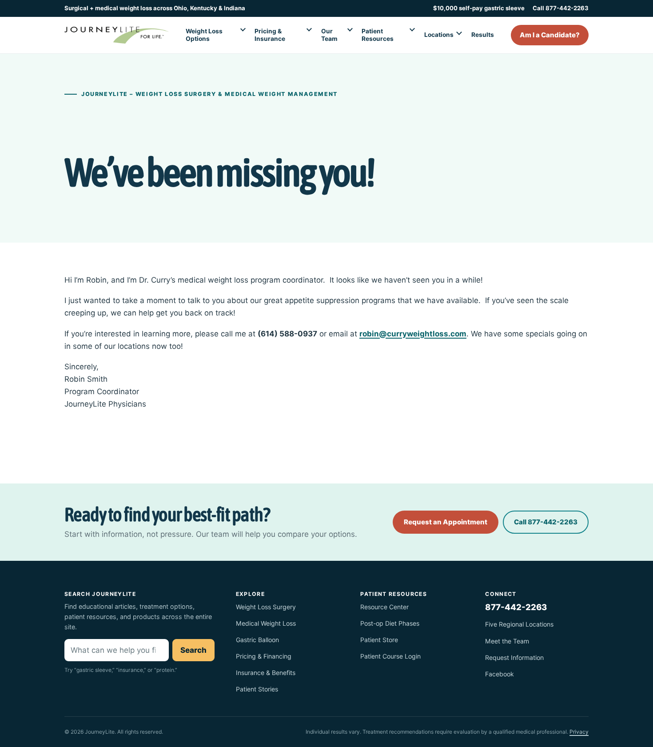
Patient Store (379, 639)
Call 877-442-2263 (561, 8)
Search (193, 650)
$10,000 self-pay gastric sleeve (479, 8)
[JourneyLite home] (116, 35)
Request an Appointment (445, 522)
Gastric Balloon (257, 639)
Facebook (499, 674)
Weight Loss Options (204, 35)
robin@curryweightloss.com (412, 333)
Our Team (329, 35)
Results (482, 34)
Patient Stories (257, 689)
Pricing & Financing (263, 656)
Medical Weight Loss (266, 623)
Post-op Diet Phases (389, 623)
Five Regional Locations (519, 624)
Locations (439, 34)
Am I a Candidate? (550, 35)
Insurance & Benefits (265, 672)
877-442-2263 (516, 607)
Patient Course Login (390, 656)
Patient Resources (378, 35)
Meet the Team (507, 641)
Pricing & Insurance (270, 35)
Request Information (514, 657)
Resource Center (384, 607)
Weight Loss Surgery (266, 607)
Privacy (579, 731)
